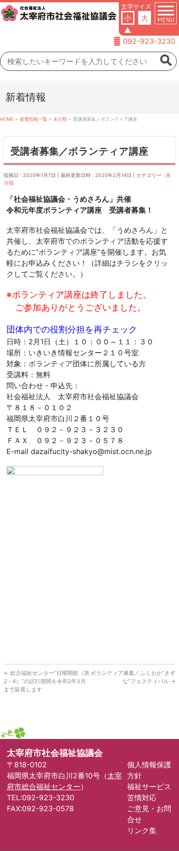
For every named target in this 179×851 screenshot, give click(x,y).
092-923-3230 (149, 41)
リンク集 (142, 830)
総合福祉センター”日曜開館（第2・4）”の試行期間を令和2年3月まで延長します (47, 681)
